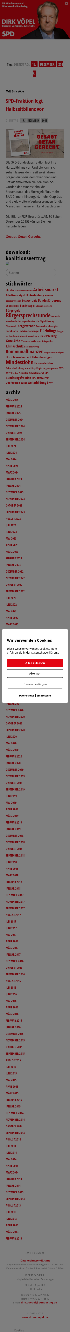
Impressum (44, 695)
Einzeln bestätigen (35, 684)
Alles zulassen (35, 663)
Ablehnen (35, 673)
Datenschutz (26, 695)
